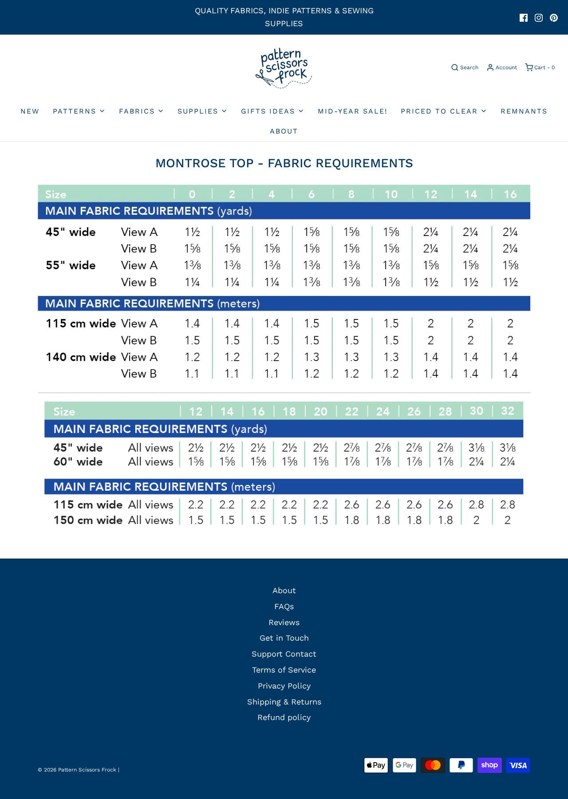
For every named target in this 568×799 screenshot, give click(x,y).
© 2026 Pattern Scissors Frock (77, 770)
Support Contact (284, 653)
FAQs (284, 606)
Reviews (284, 622)
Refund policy (284, 717)
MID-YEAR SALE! (352, 111)
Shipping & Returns (284, 701)
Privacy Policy (284, 685)
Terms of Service (284, 669)
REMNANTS (524, 111)
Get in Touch (284, 637)
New (29, 111)
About (284, 131)
